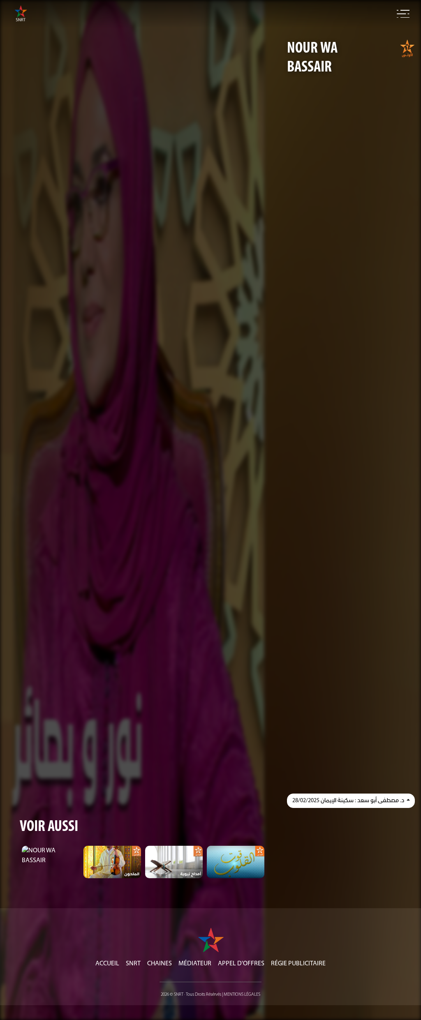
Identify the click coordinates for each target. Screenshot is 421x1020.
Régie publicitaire (298, 963)
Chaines (159, 963)
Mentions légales (242, 994)
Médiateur (194, 963)
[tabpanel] (50, 855)
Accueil (107, 963)
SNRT (133, 963)
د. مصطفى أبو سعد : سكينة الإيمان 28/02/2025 (348, 801)
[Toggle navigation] (403, 14)
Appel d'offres (241, 963)
